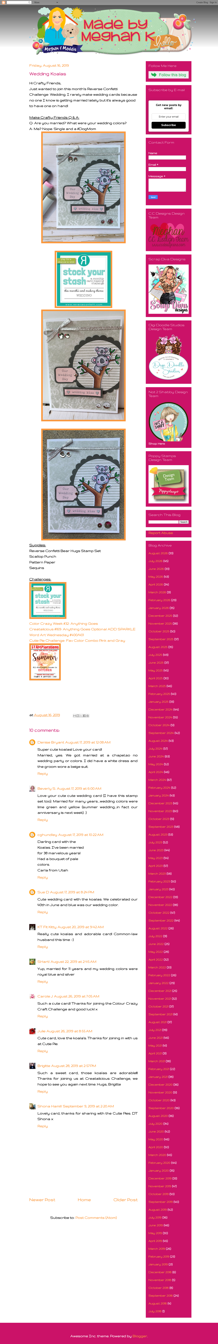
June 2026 (156, 568)
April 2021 (155, 1053)
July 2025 (155, 654)
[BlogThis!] (78, 715)
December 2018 (160, 1272)
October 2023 (159, 818)
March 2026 (157, 592)
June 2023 (156, 850)
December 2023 (160, 803)
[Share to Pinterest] (87, 715)
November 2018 (160, 1279)
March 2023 (157, 873)
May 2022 (156, 951)
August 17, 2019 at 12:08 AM (88, 742)
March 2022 (157, 967)
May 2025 (156, 670)
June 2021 (156, 1037)
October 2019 (159, 1194)
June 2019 (156, 1225)
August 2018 (158, 1303)
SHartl (43, 961)
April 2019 (155, 1240)
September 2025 (161, 639)
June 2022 (156, 943)
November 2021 (160, 998)
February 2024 (159, 787)
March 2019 (157, 1248)
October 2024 (159, 725)
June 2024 (156, 756)
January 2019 (158, 1264)
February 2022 (159, 975)
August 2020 (158, 1115)
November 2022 (160, 904)
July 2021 (155, 1029)
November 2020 (160, 1092)
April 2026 (156, 584)
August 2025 (158, 646)
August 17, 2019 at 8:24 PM (72, 892)
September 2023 (161, 826)
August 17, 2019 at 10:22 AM (80, 835)
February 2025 (159, 693)
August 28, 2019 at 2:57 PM (73, 1066)
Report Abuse (161, 533)
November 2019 (160, 1186)
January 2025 (158, 701)
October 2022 (159, 912)
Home (84, 1199)
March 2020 (157, 1154)
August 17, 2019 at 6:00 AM (79, 788)
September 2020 (161, 1108)
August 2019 (158, 1209)
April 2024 (156, 772)
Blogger (140, 1336)
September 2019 (161, 1201)
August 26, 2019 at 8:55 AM (69, 1031)
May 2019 (155, 1233)
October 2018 (159, 1287)
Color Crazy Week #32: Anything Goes (63, 623)
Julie (41, 1031)
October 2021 (158, 1006)
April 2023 (156, 865)
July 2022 (155, 936)
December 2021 (160, 990)
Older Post (125, 1199)
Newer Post (42, 1199)
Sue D (43, 892)
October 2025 (159, 631)
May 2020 (156, 1139)
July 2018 (155, 1311)
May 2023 (156, 857)
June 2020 (156, 1131)
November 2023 (160, 811)
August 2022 (158, 928)
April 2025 (156, 678)
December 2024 (161, 709)
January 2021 (158, 1076)
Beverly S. (46, 788)
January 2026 (159, 607)
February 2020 (159, 1162)
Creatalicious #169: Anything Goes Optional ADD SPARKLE (82, 629)
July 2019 (155, 1217)
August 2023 (158, 834)
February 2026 (159, 600)
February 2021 (159, 1068)
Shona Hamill (49, 1106)
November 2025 (160, 623)
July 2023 (155, 842)
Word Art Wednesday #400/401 (56, 635)
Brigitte (43, 1066)
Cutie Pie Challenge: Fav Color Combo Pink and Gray (77, 640)
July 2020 (155, 1123)
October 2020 (159, 1100)
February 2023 (159, 881)
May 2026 (156, 576)
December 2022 (160, 897)
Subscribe (168, 125)
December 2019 (160, 1178)
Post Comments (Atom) (96, 1217)
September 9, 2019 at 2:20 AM (88, 1106)
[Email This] (74, 715)
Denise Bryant (50, 742)
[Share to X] (81, 715)
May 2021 (155, 1045)
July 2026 (155, 561)
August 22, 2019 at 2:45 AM (73, 961)
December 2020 (161, 1084)
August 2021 (158, 1022)
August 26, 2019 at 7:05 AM (76, 996)
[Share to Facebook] (84, 715)
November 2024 (160, 717)
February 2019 (159, 1256)
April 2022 (156, 959)
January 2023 (158, 889)
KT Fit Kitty (47, 927)
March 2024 (157, 779)
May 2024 (156, 764)
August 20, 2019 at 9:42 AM (81, 927)
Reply (42, 773)
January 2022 (159, 983)
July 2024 (155, 748)
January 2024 (159, 795)
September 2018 (161, 1295)
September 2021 (161, 1014)
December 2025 (160, 615)
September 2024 (161, 732)
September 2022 (161, 920)
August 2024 (158, 740)
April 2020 (156, 1147)
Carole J (45, 996)
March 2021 (157, 1061)
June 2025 (156, 662)
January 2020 (159, 1170)
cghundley (47, 835)
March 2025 (157, 686)
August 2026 (158, 553)
